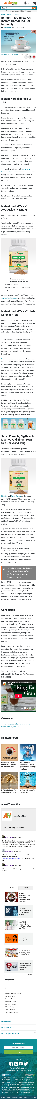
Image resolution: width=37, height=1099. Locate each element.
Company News (10, 996)
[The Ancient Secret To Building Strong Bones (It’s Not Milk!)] (11, 911)
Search (34, 8)
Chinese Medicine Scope (13, 993)
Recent (26, 887)
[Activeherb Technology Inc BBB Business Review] (7, 1074)
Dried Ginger (16, 496)
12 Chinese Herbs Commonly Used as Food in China (24, 953)
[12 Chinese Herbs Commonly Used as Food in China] (11, 952)
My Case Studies (10, 1004)
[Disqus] (18, 859)
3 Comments (15, 54)
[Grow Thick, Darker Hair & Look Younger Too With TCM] (11, 925)
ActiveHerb (7, 27)
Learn (3, 14)
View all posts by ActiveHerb (13, 827)
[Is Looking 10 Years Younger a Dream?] (11, 938)
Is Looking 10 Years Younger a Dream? (24, 939)
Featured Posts (10, 999)
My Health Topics (13, 14)
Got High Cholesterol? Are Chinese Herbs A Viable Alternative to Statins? (24, 897)
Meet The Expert (10, 1001)
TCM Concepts (10, 1009)
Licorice (4, 496)
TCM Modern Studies (12, 1012)
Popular (11, 887)
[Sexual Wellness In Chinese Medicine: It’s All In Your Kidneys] (11, 966)
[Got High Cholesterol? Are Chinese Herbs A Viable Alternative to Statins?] (11, 897)
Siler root (4, 359)
